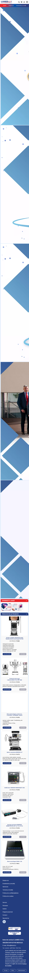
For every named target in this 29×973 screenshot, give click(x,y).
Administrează (21, 970)
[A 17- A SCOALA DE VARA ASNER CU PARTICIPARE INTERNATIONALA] (6, 607)
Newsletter (6, 918)
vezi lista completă (25, 614)
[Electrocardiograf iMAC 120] (14, 850)
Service (5, 902)
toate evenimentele (25, 600)
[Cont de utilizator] (24, 2)
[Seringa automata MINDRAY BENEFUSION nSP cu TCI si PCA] (14, 813)
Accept (5, 970)
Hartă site (5, 886)
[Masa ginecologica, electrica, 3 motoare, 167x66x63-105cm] (14, 702)
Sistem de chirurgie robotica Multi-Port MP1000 (14, 679)
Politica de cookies (8, 896)
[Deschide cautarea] (19, 2)
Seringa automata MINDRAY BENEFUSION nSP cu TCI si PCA (14, 825)
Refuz (12, 970)
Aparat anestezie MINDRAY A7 (14, 752)
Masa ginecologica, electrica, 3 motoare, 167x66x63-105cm (14, 714)
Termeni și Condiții (8, 890)
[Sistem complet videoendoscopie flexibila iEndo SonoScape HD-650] (14, 626)
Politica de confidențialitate (10, 893)
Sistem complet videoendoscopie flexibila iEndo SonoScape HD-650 (14, 638)
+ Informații (22, 654)
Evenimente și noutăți (21, 5)
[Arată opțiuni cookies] (4, 921)
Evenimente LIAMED (8, 600)
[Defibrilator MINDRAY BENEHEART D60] (14, 776)
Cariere (5, 909)
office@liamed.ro (11, 945)
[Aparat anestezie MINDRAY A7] (14, 740)
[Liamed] (6, 2)
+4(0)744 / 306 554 (15, 948)
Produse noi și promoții (10, 614)
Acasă (4, 5)
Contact (5, 915)
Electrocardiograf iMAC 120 (14, 861)
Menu (27, 2)
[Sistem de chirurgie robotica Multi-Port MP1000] (14, 667)
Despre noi (11, 5)
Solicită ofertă (7, 654)
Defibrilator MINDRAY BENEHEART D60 (14, 787)
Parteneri (5, 905)
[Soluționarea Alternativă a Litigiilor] (14, 928)
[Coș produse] (22, 2)
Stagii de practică (8, 912)
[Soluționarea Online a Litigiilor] (14, 933)
